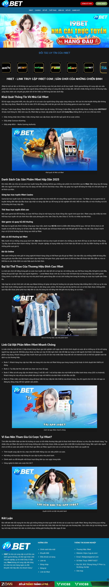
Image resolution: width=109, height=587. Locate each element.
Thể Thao (52, 10)
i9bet (81, 523)
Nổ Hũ (68, 10)
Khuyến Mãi (44, 553)
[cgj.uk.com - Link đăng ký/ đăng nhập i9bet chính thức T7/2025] (12, 3)
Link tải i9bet (45, 572)
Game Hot (76, 10)
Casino (38, 10)
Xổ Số (45, 10)
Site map (79, 571)
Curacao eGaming (18, 121)
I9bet (31, 10)
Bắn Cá (61, 10)
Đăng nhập (44, 564)
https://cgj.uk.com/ (90, 553)
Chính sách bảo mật (47, 549)
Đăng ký (43, 568)
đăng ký (7, 382)
